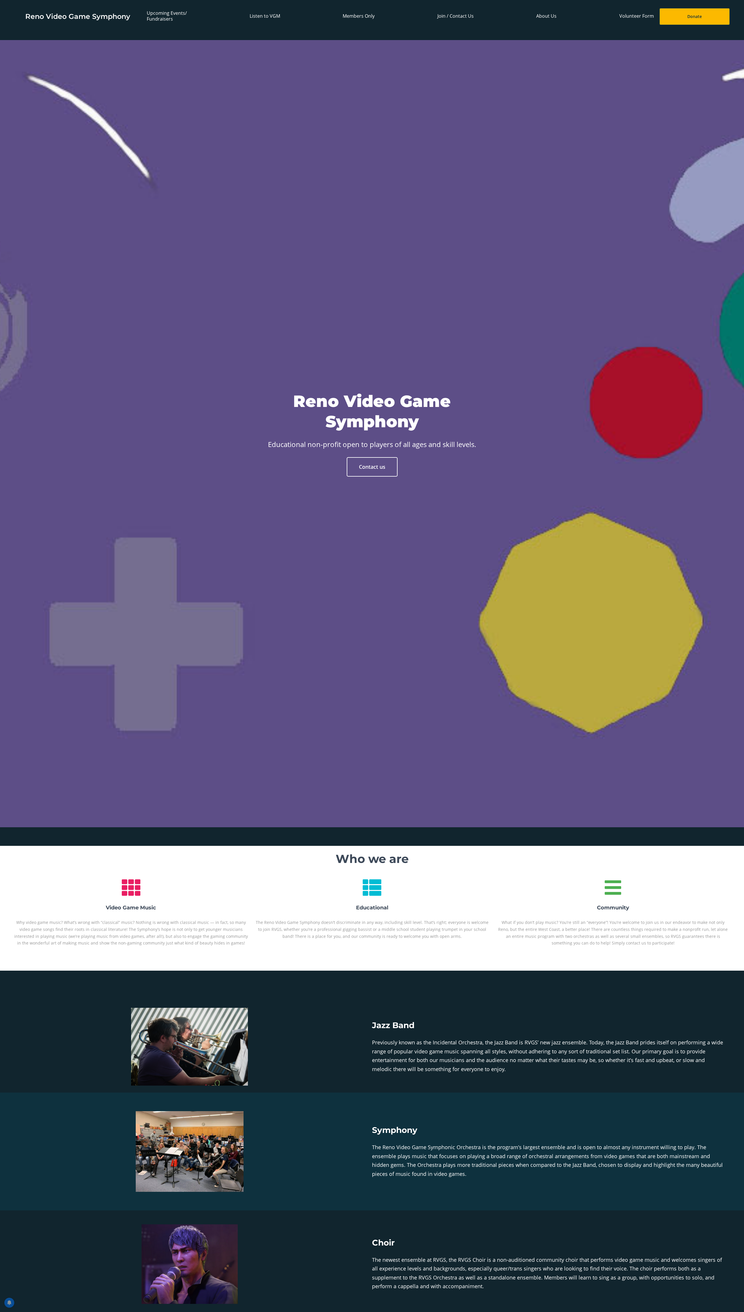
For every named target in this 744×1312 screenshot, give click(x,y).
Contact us (372, 466)
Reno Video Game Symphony (77, 16)
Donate (694, 16)
